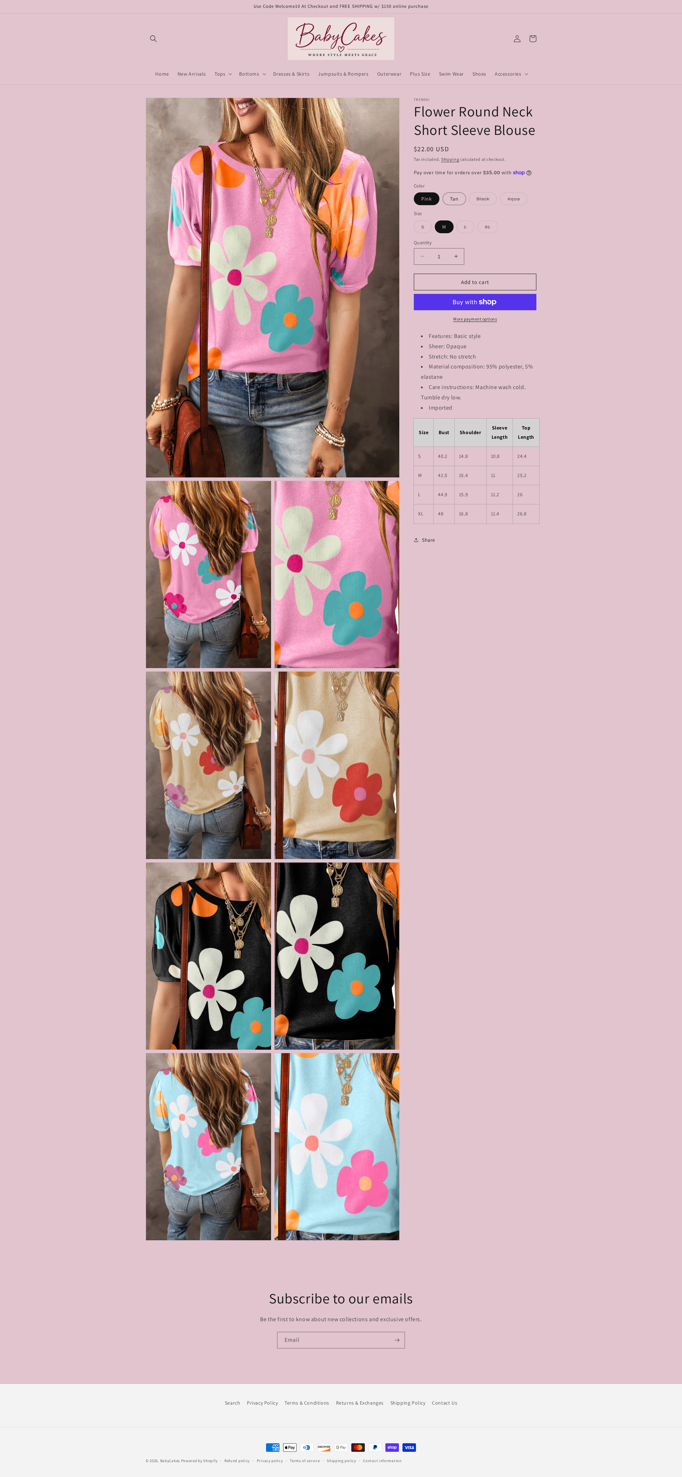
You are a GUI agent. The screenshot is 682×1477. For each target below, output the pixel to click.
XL (491, 228)
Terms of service (305, 1460)
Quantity (423, 242)
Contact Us (444, 1403)
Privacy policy (270, 1460)
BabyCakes (170, 1460)
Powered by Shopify (199, 1460)
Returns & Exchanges (360, 1403)
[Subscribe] (397, 1340)
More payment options (475, 319)
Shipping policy (341, 1460)
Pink (426, 199)
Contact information (382, 1460)
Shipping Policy (408, 1403)
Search (232, 1403)
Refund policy (237, 1460)
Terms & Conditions (307, 1403)
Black (486, 200)
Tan (454, 199)
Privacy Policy (262, 1403)
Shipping (450, 159)
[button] (153, 39)
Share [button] (428, 540)
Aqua (517, 200)
